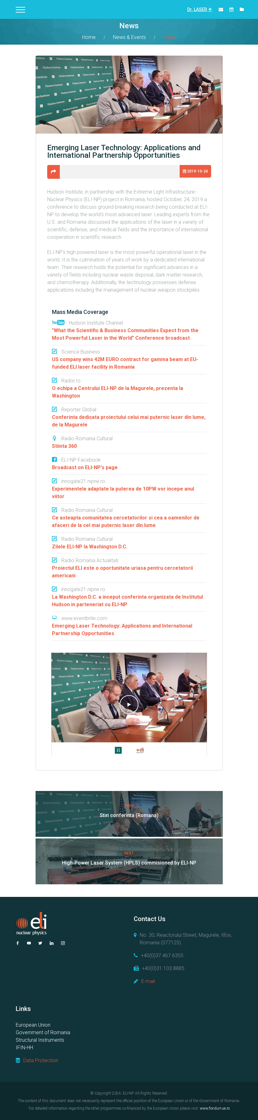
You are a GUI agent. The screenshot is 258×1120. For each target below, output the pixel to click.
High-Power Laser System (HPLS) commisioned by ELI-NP (129, 863)
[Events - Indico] (231, 9)
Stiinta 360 (64, 446)
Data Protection (40, 1060)
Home (89, 37)
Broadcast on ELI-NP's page (85, 467)
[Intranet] (242, 9)
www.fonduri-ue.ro (215, 1108)
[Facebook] (18, 943)
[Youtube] (29, 943)
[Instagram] (63, 943)
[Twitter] (40, 943)
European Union (33, 1025)
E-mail (148, 981)
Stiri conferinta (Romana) (129, 815)
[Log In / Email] (221, 9)
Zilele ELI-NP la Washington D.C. (89, 547)
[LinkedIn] (51, 943)
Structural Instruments (40, 1040)
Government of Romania (43, 1032)
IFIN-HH (24, 1048)
